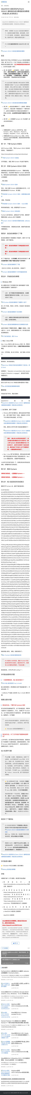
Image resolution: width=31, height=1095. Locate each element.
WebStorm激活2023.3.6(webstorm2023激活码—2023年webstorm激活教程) (20, 1005)
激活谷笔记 (16, 17)
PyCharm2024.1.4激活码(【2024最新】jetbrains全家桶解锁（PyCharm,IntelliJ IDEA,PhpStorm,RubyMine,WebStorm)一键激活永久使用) (15, 972)
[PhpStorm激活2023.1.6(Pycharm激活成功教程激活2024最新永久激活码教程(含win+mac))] (6, 1073)
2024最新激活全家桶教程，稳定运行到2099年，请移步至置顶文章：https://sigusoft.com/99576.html (14, 923)
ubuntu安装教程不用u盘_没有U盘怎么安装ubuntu (20, 1042)
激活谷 (12, 1092)
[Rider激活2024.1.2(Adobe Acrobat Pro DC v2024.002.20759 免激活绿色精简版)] (6, 1015)
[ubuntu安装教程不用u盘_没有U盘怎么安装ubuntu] (6, 1044)
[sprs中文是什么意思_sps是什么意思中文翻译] (6, 986)
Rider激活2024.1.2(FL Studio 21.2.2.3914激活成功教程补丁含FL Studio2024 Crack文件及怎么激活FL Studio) (20, 1034)
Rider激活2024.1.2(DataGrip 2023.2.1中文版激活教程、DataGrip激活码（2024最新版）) (15, 1059)
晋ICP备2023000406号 (23, 1092)
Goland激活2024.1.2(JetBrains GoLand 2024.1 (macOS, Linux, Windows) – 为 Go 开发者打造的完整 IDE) (15, 993)
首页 (2, 5)
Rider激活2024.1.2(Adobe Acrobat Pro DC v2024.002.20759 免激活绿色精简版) (20, 1013)
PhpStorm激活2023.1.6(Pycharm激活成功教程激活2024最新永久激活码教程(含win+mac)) (20, 1071)
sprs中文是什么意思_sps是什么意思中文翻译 (20, 984)
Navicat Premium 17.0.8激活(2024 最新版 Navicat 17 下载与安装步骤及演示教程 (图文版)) (15, 1021)
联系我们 (13, 933)
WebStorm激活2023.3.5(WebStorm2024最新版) (20, 1051)
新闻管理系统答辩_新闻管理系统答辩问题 (13, 1079)
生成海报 (5, 948)
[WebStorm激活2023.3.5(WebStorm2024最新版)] (6, 1052)
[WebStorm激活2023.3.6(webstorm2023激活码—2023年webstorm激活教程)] (6, 1006)
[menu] (28, 2)
